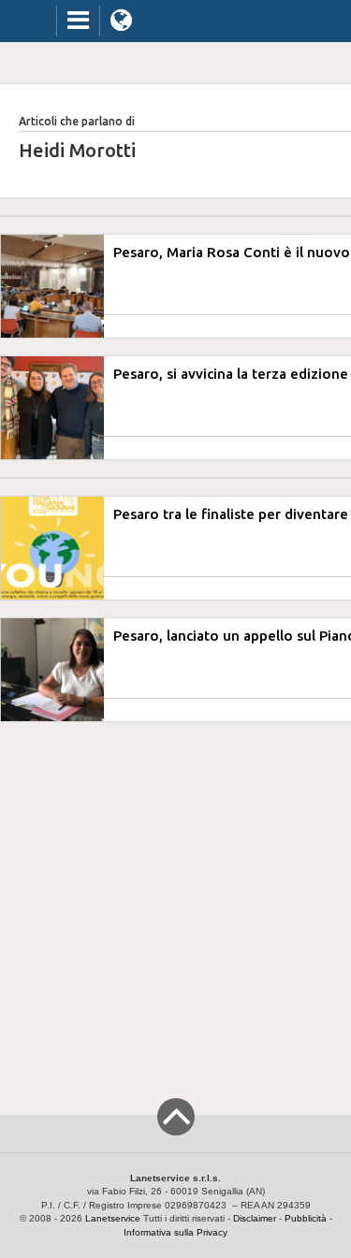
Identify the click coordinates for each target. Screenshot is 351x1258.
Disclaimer (254, 1218)
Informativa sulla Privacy (175, 1232)
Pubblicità (306, 1218)
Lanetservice (112, 1218)
